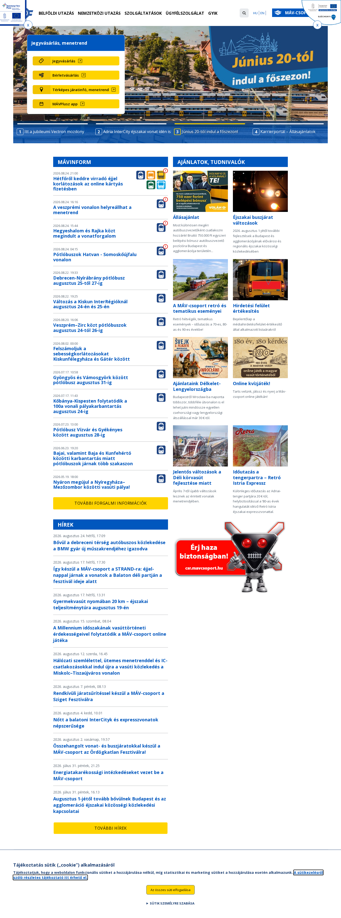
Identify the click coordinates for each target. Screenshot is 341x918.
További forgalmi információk (110, 503)
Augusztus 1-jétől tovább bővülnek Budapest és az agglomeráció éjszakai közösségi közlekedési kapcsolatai (109, 805)
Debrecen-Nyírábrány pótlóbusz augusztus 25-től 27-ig (89, 280)
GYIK (212, 13)
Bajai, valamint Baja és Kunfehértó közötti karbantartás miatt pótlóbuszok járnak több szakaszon (93, 458)
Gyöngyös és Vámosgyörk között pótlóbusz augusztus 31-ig (90, 380)
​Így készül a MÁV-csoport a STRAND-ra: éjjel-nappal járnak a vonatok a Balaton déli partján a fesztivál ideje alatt (107, 575)
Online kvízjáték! (251, 383)
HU (255, 13)
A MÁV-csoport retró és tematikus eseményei (199, 308)
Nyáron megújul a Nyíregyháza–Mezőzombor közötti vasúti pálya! (91, 484)
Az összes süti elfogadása (170, 889)
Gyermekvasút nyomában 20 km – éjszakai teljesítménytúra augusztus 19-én (100, 604)
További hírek (110, 828)
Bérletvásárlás (65, 75)
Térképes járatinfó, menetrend (80, 89)
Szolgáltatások (143, 13)
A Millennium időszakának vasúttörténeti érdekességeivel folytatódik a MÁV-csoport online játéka (109, 634)
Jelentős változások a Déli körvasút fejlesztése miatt (197, 477)
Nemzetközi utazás (99, 13)
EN (262, 13)
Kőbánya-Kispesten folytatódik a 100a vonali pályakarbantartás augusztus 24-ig (90, 406)
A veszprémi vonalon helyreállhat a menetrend (92, 209)
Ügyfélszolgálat (185, 13)
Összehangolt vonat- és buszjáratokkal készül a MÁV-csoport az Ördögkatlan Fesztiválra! (106, 749)
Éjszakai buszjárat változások (253, 220)
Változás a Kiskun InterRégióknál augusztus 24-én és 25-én (90, 304)
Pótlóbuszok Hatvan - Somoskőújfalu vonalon (95, 257)
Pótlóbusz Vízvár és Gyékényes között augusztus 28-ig (87, 432)
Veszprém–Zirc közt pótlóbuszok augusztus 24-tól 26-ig (90, 327)
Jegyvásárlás (63, 60)
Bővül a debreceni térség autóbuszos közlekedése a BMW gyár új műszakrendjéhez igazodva (109, 545)
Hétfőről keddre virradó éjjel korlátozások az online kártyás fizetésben (88, 183)
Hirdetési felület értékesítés (251, 308)
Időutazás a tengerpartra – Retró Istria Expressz (257, 477)
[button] (244, 12)
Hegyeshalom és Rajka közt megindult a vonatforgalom (84, 233)
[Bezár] (28, 24)
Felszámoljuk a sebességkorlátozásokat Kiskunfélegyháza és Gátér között (91, 353)
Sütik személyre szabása (172, 903)
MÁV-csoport (300, 12)
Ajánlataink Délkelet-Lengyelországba (197, 386)
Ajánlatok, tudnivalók (211, 161)
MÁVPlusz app (65, 103)
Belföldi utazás (56, 13)
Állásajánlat (186, 217)
